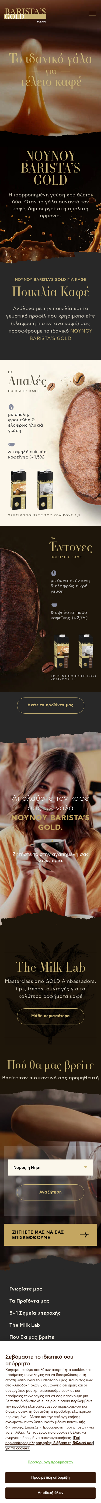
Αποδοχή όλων (50, 1493)
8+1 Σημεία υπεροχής (35, 1313)
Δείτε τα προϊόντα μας (50, 705)
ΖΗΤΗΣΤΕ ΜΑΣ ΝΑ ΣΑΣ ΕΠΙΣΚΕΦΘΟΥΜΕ (38, 1235)
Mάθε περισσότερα (50, 1016)
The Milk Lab (24, 1325)
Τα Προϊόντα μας (29, 1301)
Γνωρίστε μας (25, 1289)
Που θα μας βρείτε (31, 1337)
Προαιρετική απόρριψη (50, 1477)
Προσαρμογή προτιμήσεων (50, 1462)
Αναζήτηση (50, 1192)
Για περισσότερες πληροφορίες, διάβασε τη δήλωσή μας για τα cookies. (49, 1443)
